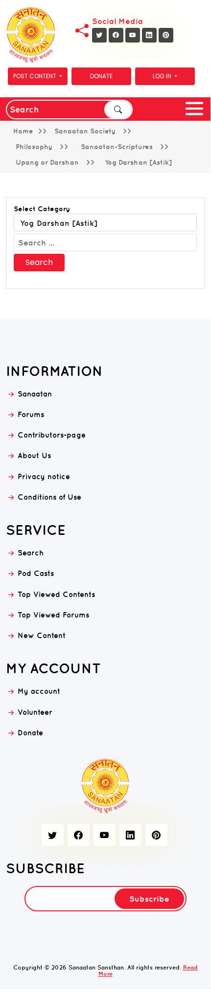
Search (118, 109)
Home (23, 131)
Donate (101, 76)
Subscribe (149, 898)
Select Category (42, 209)
